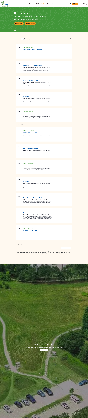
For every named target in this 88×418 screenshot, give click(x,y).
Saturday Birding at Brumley (30, 132)
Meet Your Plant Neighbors (30, 113)
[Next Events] (19, 38)
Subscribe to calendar (65, 247)
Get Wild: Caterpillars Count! (30, 80)
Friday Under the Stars (29, 165)
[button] (26, 3)
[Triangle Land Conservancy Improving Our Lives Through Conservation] (4, 3)
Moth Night (26, 96)
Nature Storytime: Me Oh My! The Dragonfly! (34, 197)
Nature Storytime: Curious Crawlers (32, 65)
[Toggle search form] (70, 4)
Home (15, 30)
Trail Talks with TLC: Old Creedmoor (32, 49)
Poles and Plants (27, 212)
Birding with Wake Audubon (30, 148)
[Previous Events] (17, 38)
